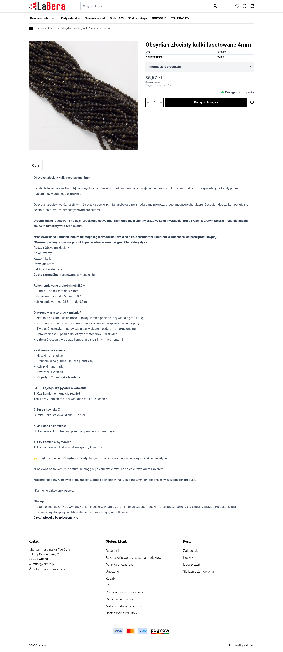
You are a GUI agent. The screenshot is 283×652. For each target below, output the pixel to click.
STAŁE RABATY (180, 18)
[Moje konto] (244, 6)
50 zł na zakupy (137, 18)
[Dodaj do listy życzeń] (252, 102)
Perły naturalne (70, 18)
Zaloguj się (190, 551)
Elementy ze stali (95, 18)
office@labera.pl (43, 564)
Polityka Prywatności (241, 645)
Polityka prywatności (120, 564)
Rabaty (111, 578)
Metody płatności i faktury (123, 606)
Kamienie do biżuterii (43, 18)
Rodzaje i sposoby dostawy (124, 592)
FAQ (108, 585)
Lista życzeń (191, 564)
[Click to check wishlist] (237, 6)
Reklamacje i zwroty (119, 599)
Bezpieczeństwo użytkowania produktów (133, 557)
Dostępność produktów (121, 613)
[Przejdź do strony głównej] (47, 6)
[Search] (215, 6)
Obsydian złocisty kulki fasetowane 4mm (85, 28)
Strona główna (47, 28)
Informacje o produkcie (164, 67)
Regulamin (113, 551)
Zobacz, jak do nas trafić (49, 569)
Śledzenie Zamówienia (198, 571)
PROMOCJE (159, 18)
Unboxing (112, 571)
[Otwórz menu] (31, 28)
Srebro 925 (117, 18)
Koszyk (188, 557)
